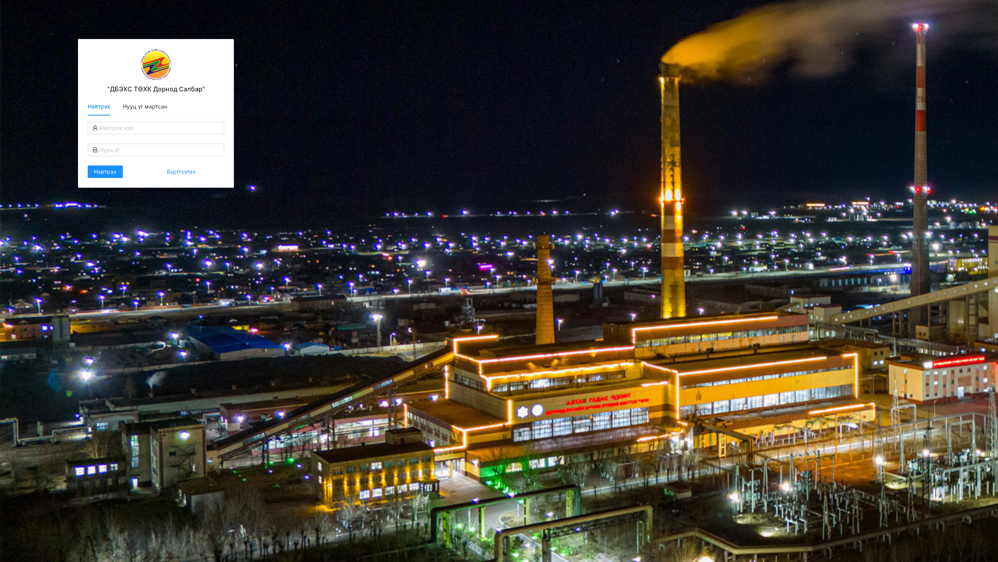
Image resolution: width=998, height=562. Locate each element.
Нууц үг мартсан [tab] (145, 106)
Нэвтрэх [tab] (99, 106)
